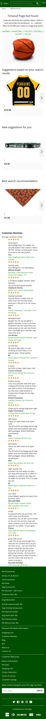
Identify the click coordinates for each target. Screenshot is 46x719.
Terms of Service (8, 676)
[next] (41, 98)
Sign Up (40, 691)
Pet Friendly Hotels (9, 619)
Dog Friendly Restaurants (12, 608)
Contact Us (6, 651)
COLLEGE (28, 31)
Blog (3, 640)
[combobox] (25, 3)
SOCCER (28, 34)
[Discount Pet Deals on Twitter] (14, 702)
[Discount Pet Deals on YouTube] (31, 702)
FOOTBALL (38, 31)
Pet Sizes (5, 665)
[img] (23, 239)
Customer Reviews (9, 636)
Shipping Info (7, 668)
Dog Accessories (8, 587)
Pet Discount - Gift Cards (12, 590)
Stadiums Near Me (9, 594)
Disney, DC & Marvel (10, 576)
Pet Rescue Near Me (10, 623)
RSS (3, 644)
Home (4, 9)
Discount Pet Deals (25, 709)
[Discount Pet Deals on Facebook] (18, 702)
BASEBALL (6, 31)
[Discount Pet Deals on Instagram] (26, 702)
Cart (43, 2)
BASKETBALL (17, 31)
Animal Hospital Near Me (12, 604)
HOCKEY (18, 34)
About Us (5, 647)
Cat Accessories (8, 579)
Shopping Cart (8, 632)
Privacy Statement (9, 672)
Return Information (10, 661)
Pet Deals (5, 583)
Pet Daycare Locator (10, 611)
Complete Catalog (9, 679)
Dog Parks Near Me (10, 615)
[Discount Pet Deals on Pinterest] (22, 702)
